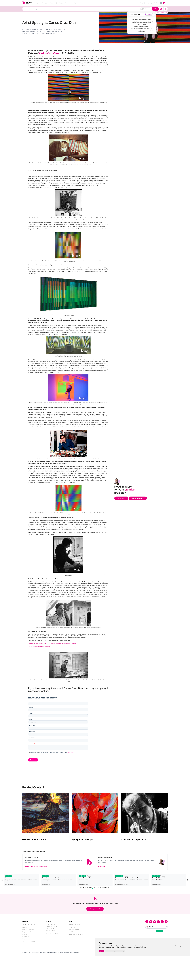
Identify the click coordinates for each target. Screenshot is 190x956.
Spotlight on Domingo (82, 839)
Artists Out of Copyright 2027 (135, 839)
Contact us (101, 866)
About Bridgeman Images (29, 924)
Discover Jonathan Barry (34, 839)
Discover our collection (31, 866)
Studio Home (26, 936)
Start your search (95, 909)
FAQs (23, 939)
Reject (107, 951)
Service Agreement (74, 929)
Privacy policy (72, 927)
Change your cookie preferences (77, 934)
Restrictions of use (74, 932)
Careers (24, 934)
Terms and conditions (74, 924)
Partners (24, 927)
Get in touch (121, 498)
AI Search (147, 9)
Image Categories (27, 932)
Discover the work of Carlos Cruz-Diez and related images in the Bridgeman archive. (52, 643)
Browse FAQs (43, 866)
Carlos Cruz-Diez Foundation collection (39, 646)
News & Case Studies (28, 929)
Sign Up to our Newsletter (29, 941)
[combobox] (94, 9)
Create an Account (137, 498)
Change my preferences (118, 951)
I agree (101, 951)
